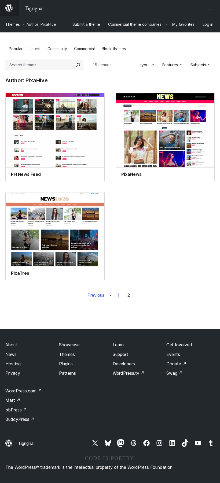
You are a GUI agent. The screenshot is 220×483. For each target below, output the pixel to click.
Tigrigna (26, 443)
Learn (118, 344)
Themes (12, 24)
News (11, 354)
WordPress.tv (129, 373)
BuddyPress (20, 419)
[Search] (78, 65)
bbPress (16, 410)
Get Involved (179, 344)
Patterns (67, 373)
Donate (176, 363)
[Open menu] (211, 8)
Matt (12, 400)
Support (120, 354)
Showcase (69, 344)
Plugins (66, 363)
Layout (144, 64)
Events (173, 354)
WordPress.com (23, 390)
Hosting (13, 363)
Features (170, 64)
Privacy (12, 373)
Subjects (198, 64)
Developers (124, 363)
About (11, 344)
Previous (95, 295)
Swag (174, 373)
